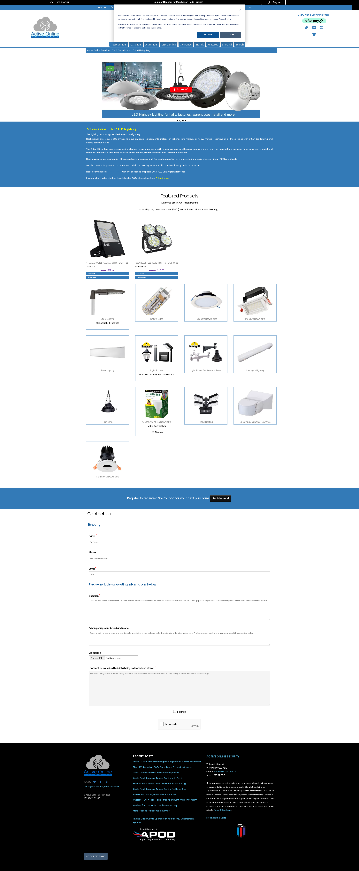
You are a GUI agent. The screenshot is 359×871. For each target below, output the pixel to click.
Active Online (114, 171)
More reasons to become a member (151, 811)
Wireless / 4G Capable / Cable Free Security (155, 805)
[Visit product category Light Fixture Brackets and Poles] (206, 352)
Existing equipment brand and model (109, 628)
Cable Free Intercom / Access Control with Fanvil (157, 778)
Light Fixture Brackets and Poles (156, 374)
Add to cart (91, 274)
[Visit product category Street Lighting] (107, 300)
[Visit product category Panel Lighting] (107, 352)
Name (93, 536)
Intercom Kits (118, 44)
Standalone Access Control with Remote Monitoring (159, 783)
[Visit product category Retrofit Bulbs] (156, 300)
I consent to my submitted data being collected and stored (122, 668)
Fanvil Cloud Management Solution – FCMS (154, 794)
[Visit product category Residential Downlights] (206, 300)
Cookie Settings (95, 856)
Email (92, 568)
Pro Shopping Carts (216, 817)
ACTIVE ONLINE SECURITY (222, 756)
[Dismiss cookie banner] (240, 10)
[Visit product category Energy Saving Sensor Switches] (255, 403)
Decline (230, 34)
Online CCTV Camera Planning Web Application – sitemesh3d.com (167, 761)
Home (102, 7)
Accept (208, 34)
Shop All (227, 44)
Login (157, 2)
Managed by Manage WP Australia (101, 786)
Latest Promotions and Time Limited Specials (156, 772)
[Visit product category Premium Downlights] (255, 300)
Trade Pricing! (195, 2)
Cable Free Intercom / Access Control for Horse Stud (159, 789)
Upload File (95, 652)
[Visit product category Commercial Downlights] (107, 458)
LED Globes (156, 432)
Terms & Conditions (222, 810)
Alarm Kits (151, 44)
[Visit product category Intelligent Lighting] (255, 352)
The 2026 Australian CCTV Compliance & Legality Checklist (162, 767)
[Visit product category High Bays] (107, 403)
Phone (93, 552)
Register (167, 2)
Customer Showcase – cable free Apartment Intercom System (165, 800)
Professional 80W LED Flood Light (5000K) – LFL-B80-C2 (107, 263)
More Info (183, 89)
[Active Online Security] (98, 774)
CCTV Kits (135, 44)
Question (94, 596)
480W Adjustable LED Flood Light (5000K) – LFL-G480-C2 (156, 263)
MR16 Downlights (157, 426)
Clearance (186, 44)
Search (246, 7)
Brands (199, 44)
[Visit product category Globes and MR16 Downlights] (156, 403)
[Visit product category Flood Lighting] (206, 403)
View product (92, 277)
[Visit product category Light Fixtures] (156, 352)
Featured (213, 44)
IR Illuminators (163, 178)
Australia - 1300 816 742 (225, 771)
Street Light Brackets (107, 323)
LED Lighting (168, 44)
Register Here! (221, 498)
